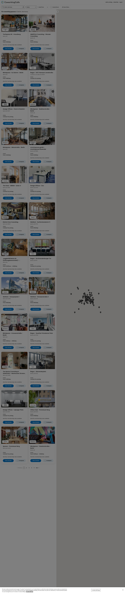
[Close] (122, 589)
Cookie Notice (29, 591)
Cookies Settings (96, 590)
